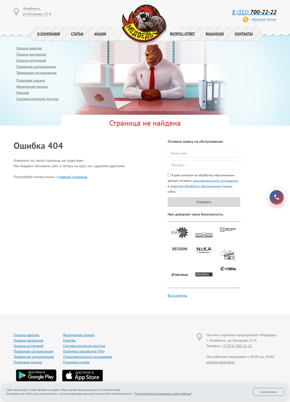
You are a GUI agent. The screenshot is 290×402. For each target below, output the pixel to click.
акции (100, 33)
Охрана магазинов (31, 54)
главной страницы (72, 176)
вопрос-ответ (182, 33)
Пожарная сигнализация (36, 66)
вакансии (215, 33)
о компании (48, 33)
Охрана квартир (29, 48)
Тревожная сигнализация (36, 72)
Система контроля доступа (37, 98)
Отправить (203, 202)
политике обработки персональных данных (201, 186)
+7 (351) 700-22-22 (237, 345)
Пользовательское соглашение (87, 356)
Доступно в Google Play (36, 375)
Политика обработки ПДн (83, 351)
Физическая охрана (32, 86)
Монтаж (22, 92)
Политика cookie (76, 362)
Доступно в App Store (82, 375)
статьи (77, 33)
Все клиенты (177, 295)
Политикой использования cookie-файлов (163, 394)
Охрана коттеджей (31, 60)
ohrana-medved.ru (220, 362)
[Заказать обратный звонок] (277, 197)
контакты (244, 33)
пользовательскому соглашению (215, 181)
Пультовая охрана (30, 80)
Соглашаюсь (268, 392)
